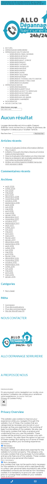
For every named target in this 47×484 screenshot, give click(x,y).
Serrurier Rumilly (18, 58)
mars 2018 (9, 213)
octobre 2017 (11, 221)
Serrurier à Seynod (19, 56)
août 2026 (9, 186)
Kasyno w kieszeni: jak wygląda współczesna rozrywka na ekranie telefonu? (24, 159)
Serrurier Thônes (18, 64)
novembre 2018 (12, 199)
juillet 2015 (10, 267)
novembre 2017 (12, 219)
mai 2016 (9, 252)
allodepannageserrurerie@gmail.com (19, 327)
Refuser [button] (28, 396)
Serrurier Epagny (18, 70)
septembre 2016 (12, 244)
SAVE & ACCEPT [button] (8, 477)
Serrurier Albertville (20, 89)
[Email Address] (35, 481)
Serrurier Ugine (17, 72)
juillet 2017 (10, 228)
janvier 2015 (10, 277)
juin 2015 (9, 269)
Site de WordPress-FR (14, 311)
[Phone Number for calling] (12, 481)
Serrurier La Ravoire (19, 95)
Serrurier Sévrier (18, 77)
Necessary (7, 446)
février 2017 (10, 238)
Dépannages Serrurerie (16, 50)
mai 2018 (9, 209)
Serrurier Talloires (19, 75)
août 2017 (9, 225)
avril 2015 (9, 273)
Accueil (9, 48)
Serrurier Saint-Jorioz (20, 60)
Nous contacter (13, 103)
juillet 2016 (10, 248)
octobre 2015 (11, 262)
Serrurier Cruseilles (19, 66)
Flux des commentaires (15, 309)
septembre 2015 (12, 265)
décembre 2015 (12, 258)
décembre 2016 (12, 242)
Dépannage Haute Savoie (17, 52)
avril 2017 (9, 234)
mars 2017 (9, 236)
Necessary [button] (5, 444)
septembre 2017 (12, 223)
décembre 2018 (12, 197)
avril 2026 (9, 195)
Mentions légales (7, 389)
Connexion (10, 305)
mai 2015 (9, 271)
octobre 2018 (11, 201)
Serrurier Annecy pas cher (22, 81)
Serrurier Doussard (19, 83)
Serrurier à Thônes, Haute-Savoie (25, 79)
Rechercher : (6, 133)
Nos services (11, 101)
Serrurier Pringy (18, 62)
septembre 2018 (12, 203)
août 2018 (9, 205)
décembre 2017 (12, 217)
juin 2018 (9, 207)
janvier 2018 (10, 215)
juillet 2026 (10, 189)
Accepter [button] (21, 396)
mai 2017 (9, 232)
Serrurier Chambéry (19, 99)
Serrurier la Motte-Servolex (23, 91)
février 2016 (10, 256)
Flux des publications (14, 307)
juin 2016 (9, 250)
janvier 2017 (10, 240)
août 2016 (9, 246)
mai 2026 (9, 193)
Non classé (10, 291)
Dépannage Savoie (14, 85)
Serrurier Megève (18, 68)
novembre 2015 (12, 260)
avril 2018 (9, 211)
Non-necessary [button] (7, 460)
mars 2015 (9, 275)
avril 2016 (9, 254)
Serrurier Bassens (18, 87)
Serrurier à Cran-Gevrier (21, 54)
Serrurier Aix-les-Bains (20, 97)
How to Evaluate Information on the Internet (25, 156)
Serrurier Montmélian (21, 93)
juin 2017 (9, 230)
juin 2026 (9, 191)
